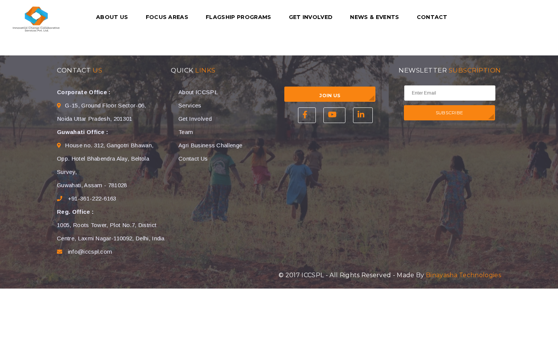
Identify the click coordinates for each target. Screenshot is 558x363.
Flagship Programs (238, 17)
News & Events (374, 17)
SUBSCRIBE (449, 112)
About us (112, 17)
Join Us (329, 95)
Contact (432, 17)
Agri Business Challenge (210, 145)
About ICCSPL (198, 92)
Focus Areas (167, 17)
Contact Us (193, 158)
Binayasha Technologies (463, 275)
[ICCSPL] (36, 19)
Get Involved (311, 17)
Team (185, 132)
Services (190, 105)
